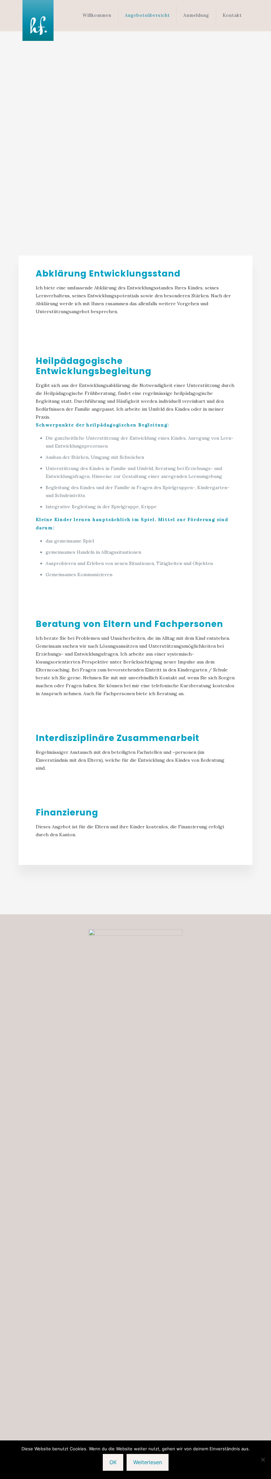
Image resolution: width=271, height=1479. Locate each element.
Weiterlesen (147, 1462)
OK (113, 1462)
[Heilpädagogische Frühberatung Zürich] (38, 20)
